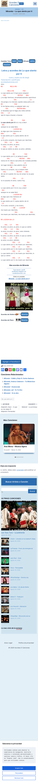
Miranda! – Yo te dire (11, 393)
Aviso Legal (8, 643)
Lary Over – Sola (15, 558)
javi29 (16, 13)
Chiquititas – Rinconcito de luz (20, 616)
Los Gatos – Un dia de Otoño (19, 587)
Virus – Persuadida (16, 568)
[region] (19, 761)
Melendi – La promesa (29, 405)
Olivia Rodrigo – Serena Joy (19, 577)
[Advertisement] (19, 40)
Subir (14, 61)
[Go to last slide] (6, 439)
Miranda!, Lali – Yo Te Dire (13, 390)
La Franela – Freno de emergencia (21, 548)
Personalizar (19, 773)
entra (21, 3)
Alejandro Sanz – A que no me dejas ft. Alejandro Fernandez (9, 407)
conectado (20, 470)
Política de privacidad (26, 643)
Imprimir (7, 64)
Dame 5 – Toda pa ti (16, 597)
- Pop (22, 9)
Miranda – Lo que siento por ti (19, 278)
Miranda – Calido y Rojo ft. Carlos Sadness (19, 378)
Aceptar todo (19, 768)
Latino (32, 61)
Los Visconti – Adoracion (18, 606)
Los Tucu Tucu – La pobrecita (13, 533)
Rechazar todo (19, 778)
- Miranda (17, 9)
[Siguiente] (31, 439)
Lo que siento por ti (7, 399)
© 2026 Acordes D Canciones (19, 648)
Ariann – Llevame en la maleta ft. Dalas (22, 539)
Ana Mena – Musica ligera (15, 446)
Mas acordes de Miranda (19, 265)
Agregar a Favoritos (11, 362)
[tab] (15, 457)
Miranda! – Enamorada (12, 387)
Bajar (20, 61)
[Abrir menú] (35, 3)
